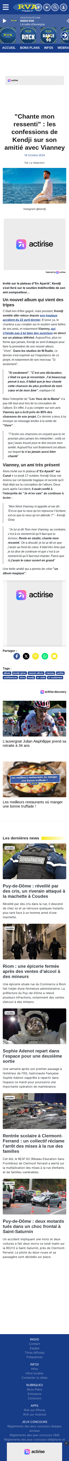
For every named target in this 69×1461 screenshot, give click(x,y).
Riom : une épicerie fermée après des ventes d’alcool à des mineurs (31, 971)
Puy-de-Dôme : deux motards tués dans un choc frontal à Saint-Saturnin (33, 1226)
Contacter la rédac (35, 1377)
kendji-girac (19, 673)
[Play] (5, 21)
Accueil (9, 47)
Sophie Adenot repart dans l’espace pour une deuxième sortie (32, 1056)
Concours (34, 1398)
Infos (48, 47)
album (7, 673)
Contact (34, 1344)
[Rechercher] (55, 7)
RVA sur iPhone (34, 1410)
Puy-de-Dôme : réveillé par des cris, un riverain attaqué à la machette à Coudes (34, 891)
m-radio (41, 677)
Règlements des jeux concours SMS (34, 1435)
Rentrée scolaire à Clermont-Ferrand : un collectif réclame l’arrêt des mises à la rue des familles (33, 1143)
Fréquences (34, 1357)
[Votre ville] (38, 7)
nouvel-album (36, 673)
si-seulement (55, 677)
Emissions (34, 1394)
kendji (31, 677)
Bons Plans (30, 47)
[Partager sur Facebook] (16, 658)
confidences (10, 677)
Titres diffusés (35, 1352)
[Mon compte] (63, 7)
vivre (22, 677)
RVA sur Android (34, 1414)
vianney (50, 673)
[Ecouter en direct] (47, 7)
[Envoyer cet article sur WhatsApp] (44, 658)
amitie (60, 673)
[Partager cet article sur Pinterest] (34, 658)
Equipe (34, 1348)
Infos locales (34, 1373)
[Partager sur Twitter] (25, 658)
